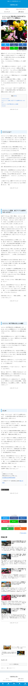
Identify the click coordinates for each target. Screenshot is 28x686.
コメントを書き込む (14, 664)
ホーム (7, 678)
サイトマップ (21, 680)
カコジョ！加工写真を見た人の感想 (10, 104)
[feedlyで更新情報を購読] (7, 528)
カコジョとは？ (5, 98)
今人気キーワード (5, 489)
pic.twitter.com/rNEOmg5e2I (8, 477)
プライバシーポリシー (7, 680)
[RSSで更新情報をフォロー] (20, 528)
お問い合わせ (21, 678)
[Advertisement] (14, 119)
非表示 (15, 95)
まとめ (3, 105)
